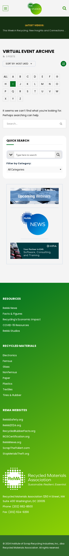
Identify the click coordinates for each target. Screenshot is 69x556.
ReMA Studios (11, 331)
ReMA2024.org (12, 425)
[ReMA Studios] (34, 8)
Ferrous (7, 361)
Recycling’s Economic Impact (22, 319)
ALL (6, 76)
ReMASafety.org (13, 419)
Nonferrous (10, 372)
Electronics (10, 355)
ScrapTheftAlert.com (16, 448)
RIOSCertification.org (16, 436)
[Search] (64, 8)
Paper (6, 378)
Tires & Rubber (12, 395)
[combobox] (34, 169)
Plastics (7, 384)
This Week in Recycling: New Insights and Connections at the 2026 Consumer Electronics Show (34, 30)
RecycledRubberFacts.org (19, 431)
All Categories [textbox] (16, 169)
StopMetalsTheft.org (16, 453)
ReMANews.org (12, 442)
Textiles (8, 389)
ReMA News (10, 308)
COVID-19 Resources (16, 325)
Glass (6, 367)
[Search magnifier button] (58, 154)
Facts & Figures (12, 314)
